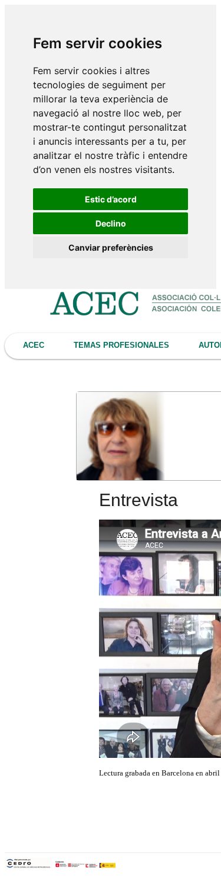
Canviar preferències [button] (110, 247)
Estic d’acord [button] (111, 199)
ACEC (33, 345)
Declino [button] (110, 223)
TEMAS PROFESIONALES (121, 345)
